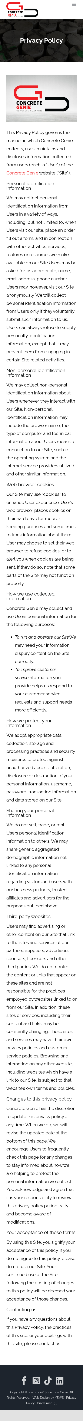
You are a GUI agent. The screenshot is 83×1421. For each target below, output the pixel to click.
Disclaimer (44, 1403)
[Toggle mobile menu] (74, 4)
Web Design (41, 1397)
